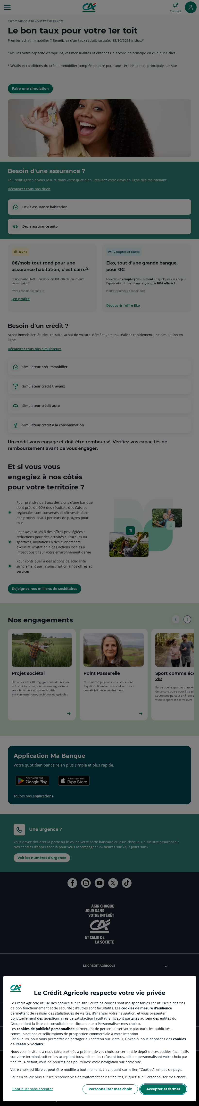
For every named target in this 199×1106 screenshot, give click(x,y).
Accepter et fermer (163, 1089)
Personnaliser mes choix (110, 1089)
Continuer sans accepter (32, 1089)
